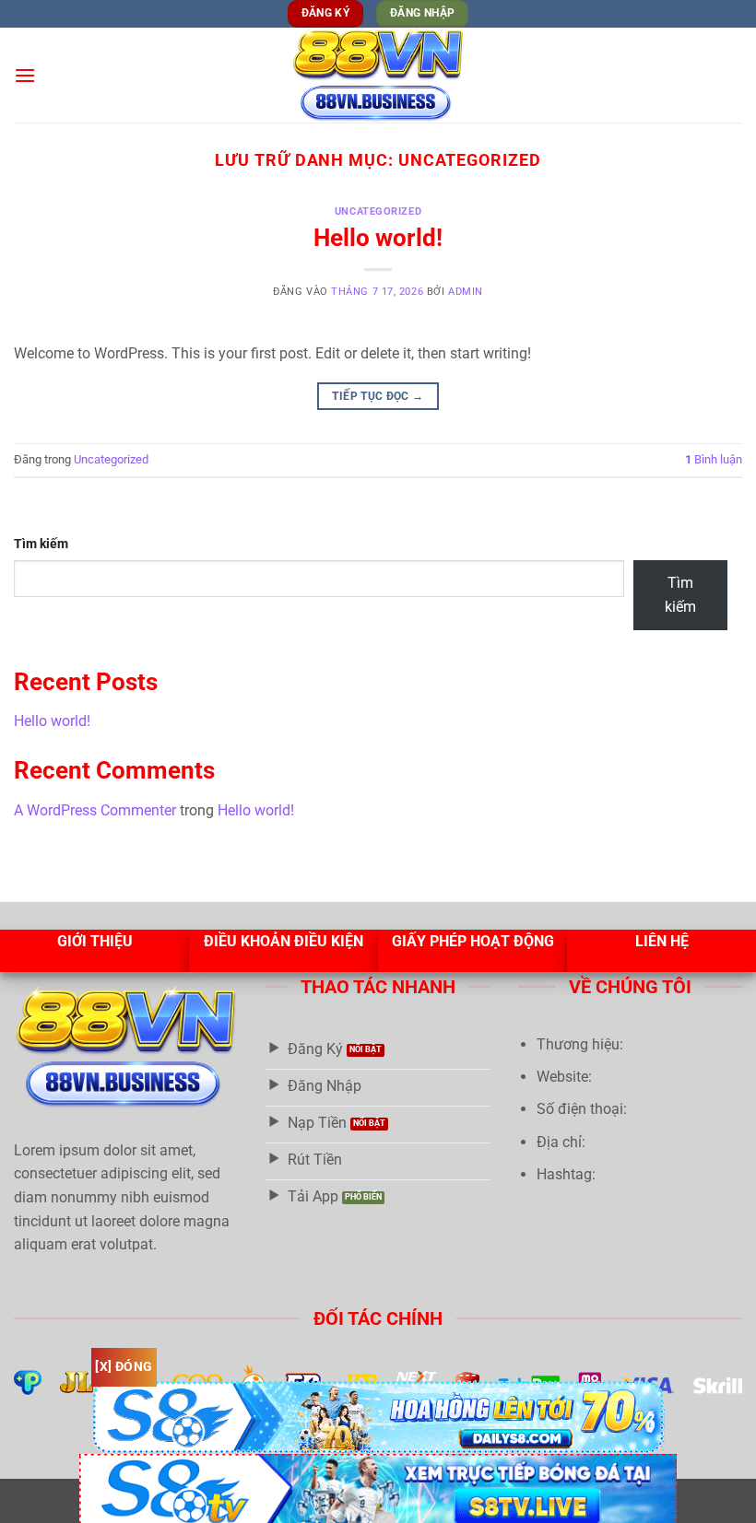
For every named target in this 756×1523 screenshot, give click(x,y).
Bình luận (713, 459)
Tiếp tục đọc (377, 396)
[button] (25, 75)
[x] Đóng (123, 1366)
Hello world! (378, 238)
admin (465, 292)
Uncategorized (378, 211)
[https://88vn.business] (378, 75)
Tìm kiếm (41, 544)
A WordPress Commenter (95, 810)
